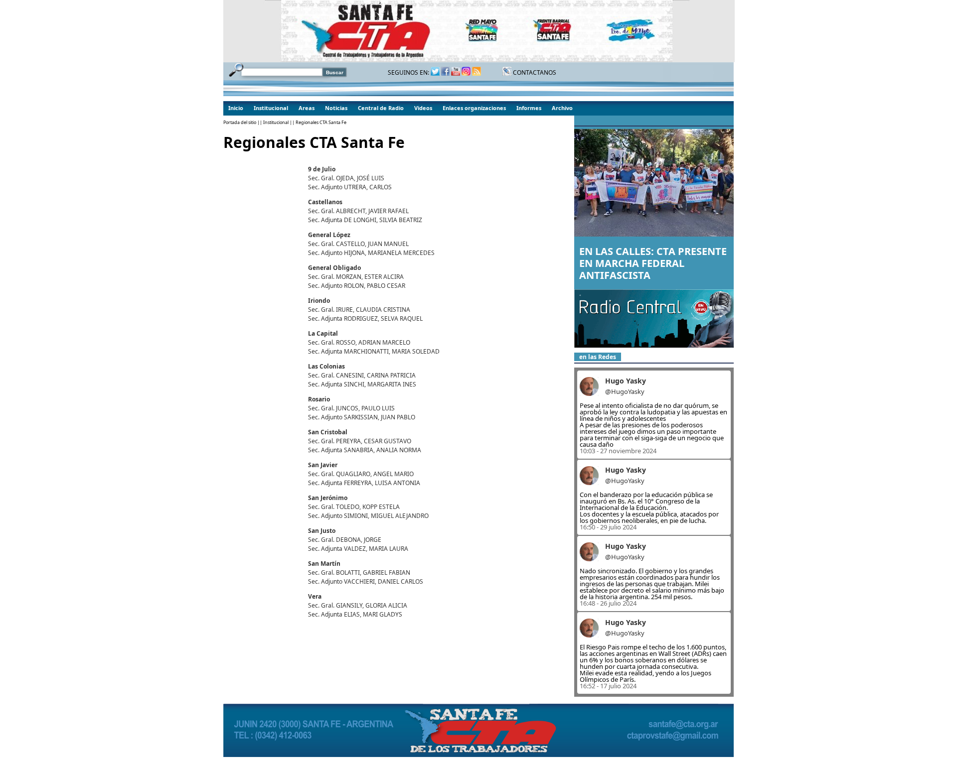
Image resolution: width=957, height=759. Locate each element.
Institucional (271, 108)
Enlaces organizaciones (474, 108)
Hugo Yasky (625, 380)
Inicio (235, 108)
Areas (307, 108)
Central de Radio (381, 108)
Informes (528, 108)
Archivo (562, 108)
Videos (423, 108)
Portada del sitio (239, 122)
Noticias (336, 108)
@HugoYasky (624, 391)
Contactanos (533, 72)
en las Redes (597, 357)
